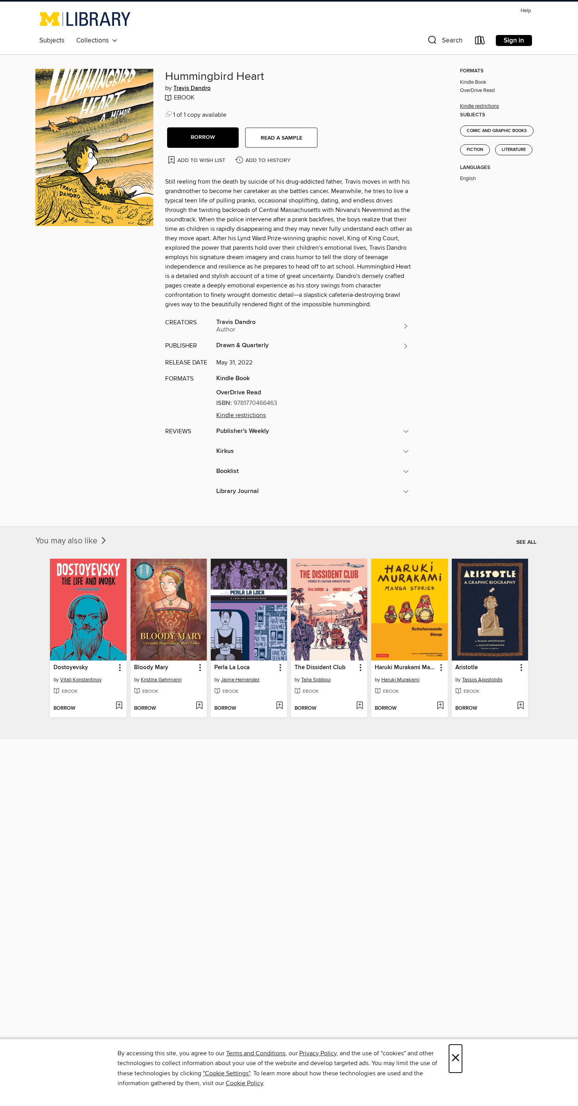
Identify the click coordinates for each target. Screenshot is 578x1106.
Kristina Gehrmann (161, 680)
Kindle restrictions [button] (241, 415)
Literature (514, 150)
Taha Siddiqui (316, 680)
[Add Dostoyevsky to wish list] (119, 706)
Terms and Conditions (255, 1053)
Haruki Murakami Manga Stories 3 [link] (405, 667)
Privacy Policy (318, 1053)
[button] (444, 42)
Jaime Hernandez (240, 680)
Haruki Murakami (400, 680)
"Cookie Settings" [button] (226, 1073)
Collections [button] (94, 40)
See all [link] (526, 542)
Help (526, 11)
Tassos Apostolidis (482, 680)
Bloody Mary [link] (151, 667)
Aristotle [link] (466, 667)
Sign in (514, 40)
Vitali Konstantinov (80, 680)
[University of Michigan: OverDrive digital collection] (85, 19)
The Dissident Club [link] (320, 667)
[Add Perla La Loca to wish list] (279, 706)
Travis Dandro (192, 88)
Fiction (475, 150)
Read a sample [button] (281, 138)
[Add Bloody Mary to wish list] (199, 706)
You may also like (67, 541)
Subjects (51, 40)
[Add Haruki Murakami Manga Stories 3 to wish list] (440, 706)
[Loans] (480, 42)
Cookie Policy (244, 1083)
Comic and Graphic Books (497, 131)
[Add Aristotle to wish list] (520, 706)
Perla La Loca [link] (232, 667)
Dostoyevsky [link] (70, 667)
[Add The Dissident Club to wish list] (359, 706)
